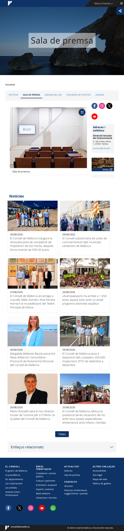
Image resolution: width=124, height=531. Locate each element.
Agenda (99, 94)
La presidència (12, 475)
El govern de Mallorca (16, 470)
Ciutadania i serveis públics (46, 475)
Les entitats (11, 487)
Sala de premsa (31, 94)
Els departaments (14, 479)
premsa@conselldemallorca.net (103, 148)
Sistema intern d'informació (12, 494)
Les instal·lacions (14, 483)
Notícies (13, 94)
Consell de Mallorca (14, 528)
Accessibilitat (99, 470)
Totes (62, 434)
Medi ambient (43, 493)
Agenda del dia (53, 94)
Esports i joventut (45, 489)
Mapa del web (100, 479)
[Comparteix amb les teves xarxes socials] (120, 11)
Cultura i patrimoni (45, 480)
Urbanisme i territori (46, 497)
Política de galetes (102, 483)
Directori (68, 486)
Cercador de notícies (78, 94)
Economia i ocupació (46, 485)
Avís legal (97, 475)
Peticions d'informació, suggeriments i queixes (76, 492)
